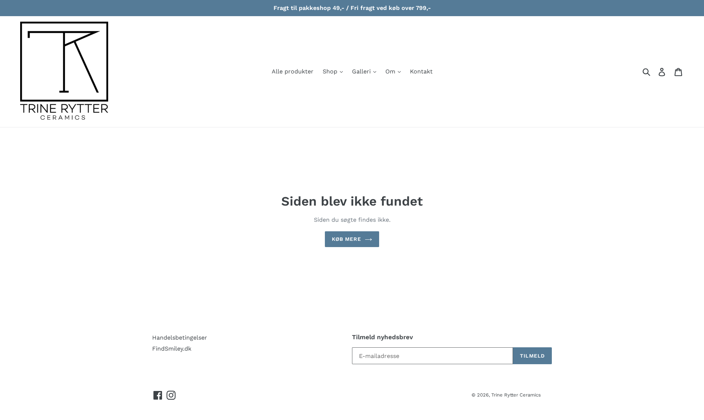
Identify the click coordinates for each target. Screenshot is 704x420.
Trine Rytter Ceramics (516, 395)
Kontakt (421, 71)
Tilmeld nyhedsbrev (382, 337)
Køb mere (347, 239)
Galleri (362, 71)
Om (391, 71)
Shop (331, 71)
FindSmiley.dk (171, 348)
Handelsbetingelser (179, 337)
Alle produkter (293, 71)
